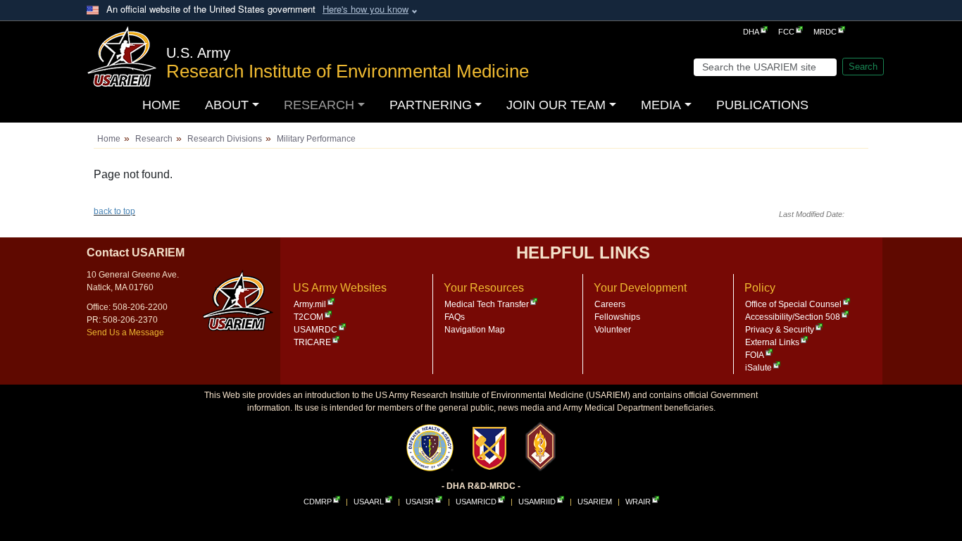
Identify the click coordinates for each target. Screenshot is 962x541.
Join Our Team (556, 105)
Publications (762, 105)
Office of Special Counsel (793, 304)
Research (319, 105)
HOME (161, 105)
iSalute (758, 368)
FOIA (754, 355)
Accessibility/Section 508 (792, 317)
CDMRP (318, 501)
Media (661, 105)
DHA (751, 31)
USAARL (369, 501)
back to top (114, 211)
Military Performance (316, 139)
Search (863, 66)
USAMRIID (537, 501)
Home (108, 139)
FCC (786, 31)
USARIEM (594, 501)
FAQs (454, 317)
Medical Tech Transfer (486, 304)
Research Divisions (224, 139)
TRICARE (312, 342)
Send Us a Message (125, 332)
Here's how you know (365, 8)
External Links (772, 342)
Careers (609, 304)
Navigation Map (474, 330)
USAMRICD (476, 501)
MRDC (825, 31)
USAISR (420, 501)
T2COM (308, 317)
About (227, 105)
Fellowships (617, 317)
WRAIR (638, 501)
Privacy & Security (779, 330)
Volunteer (612, 330)
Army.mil (310, 304)
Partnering (430, 105)
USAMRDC (315, 330)
